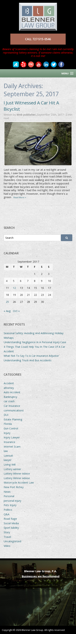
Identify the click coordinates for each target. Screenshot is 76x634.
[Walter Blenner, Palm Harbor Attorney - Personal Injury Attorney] (38, 15)
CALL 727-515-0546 (38, 39)
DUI (6, 415)
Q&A (6, 514)
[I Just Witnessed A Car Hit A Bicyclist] (38, 143)
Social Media (11, 523)
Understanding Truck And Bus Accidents (27, 360)
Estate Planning (13, 419)
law (6, 451)
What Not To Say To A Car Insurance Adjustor (31, 355)
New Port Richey (14, 487)
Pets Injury (10, 505)
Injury (7, 433)
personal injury (12, 500)
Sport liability (11, 527)
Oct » (16, 311)
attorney (9, 388)
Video (7, 546)
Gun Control (11, 428)
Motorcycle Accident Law (19, 482)
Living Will (9, 464)
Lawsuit (8, 455)
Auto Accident (12, 392)
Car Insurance (12, 406)
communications (14, 410)
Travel (7, 537)
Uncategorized (12, 541)
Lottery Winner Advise (17, 478)
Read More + (19, 197)
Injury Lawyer (12, 437)
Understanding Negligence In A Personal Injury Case (35, 342)
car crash (9, 401)
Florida (8, 424)
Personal (9, 496)
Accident (9, 383)
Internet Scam (12, 446)
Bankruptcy (10, 397)
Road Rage (10, 518)
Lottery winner (12, 469)
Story (7, 532)
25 (7, 302)
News (7, 491)
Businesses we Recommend (40, 576)
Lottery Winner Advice (17, 473)
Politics (8, 509)
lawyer (7, 460)
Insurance (9, 442)
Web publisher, (27, 114)
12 (14, 288)
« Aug (7, 311)
